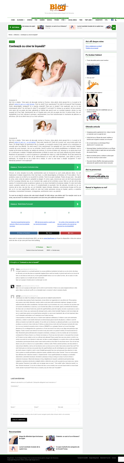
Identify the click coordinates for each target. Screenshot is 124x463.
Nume (13, 407)
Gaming (42, 20)
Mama (18, 269)
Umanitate (98, 20)
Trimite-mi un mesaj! (92, 48)
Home (13, 20)
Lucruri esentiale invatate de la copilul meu (63, 26)
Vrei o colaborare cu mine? (94, 46)
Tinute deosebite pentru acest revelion (97, 60)
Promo (56, 20)
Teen (80, 20)
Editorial (12, 41)
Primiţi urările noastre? (93, 64)
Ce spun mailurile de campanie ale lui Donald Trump (102, 26)
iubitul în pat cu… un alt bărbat (25, 142)
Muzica (49, 20)
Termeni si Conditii (83, 458)
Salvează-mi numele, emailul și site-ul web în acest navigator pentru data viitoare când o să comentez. (41, 414)
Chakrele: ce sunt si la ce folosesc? (28, 26)
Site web (60, 407)
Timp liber (89, 19)
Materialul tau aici (105, 458)
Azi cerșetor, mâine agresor (94, 92)
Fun (36, 20)
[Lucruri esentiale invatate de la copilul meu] (45, 27)
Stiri (62, 20)
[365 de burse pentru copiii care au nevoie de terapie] (45, 216)
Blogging (20, 20)
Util (106, 20)
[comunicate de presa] (98, 179)
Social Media (72, 20)
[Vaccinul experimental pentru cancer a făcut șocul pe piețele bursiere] (21, 216)
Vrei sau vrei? (90, 78)
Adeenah (18, 286)
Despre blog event (94, 458)
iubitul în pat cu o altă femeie (24, 104)
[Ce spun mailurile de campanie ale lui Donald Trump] (81, 27)
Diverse (30, 19)
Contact (114, 458)
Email (36, 407)
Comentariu (15, 386)
